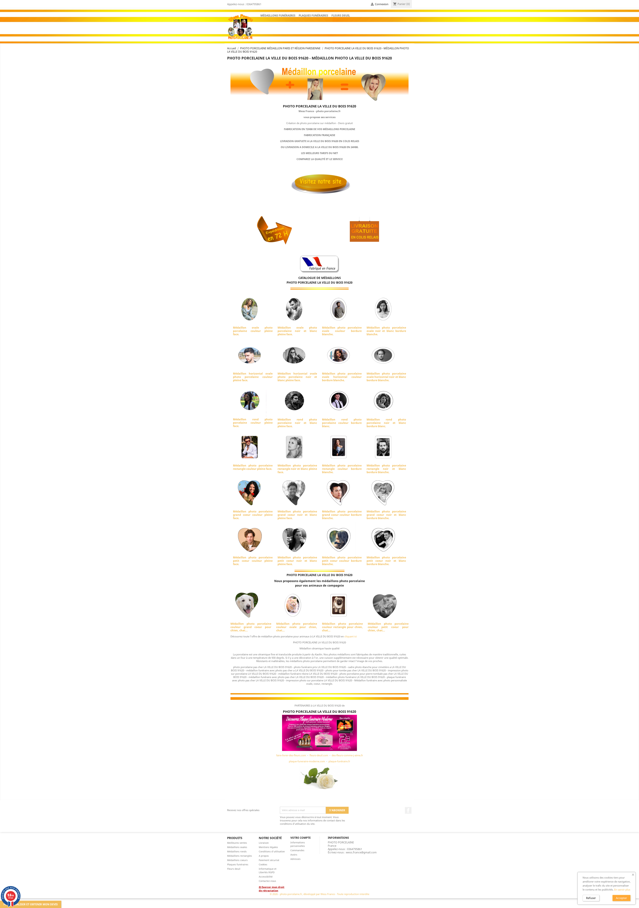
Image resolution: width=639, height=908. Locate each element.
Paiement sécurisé (269, 860)
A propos (264, 855)
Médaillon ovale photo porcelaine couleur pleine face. (253, 331)
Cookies (263, 864)
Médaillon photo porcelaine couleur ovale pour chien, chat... (296, 627)
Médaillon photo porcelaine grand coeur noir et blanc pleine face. (297, 515)
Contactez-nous (267, 881)
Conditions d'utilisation (272, 851)
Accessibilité (266, 876)
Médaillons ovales (237, 847)
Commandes (297, 850)
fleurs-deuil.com (319, 755)
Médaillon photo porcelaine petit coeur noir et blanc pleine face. (297, 561)
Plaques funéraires (237, 864)
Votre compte (300, 838)
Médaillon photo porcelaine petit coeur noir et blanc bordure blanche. (386, 561)
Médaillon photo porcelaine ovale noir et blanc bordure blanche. (386, 331)
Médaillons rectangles (239, 855)
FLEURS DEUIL (340, 15)
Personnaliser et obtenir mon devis (30, 904)
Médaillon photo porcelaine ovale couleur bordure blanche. (342, 331)
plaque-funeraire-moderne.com (307, 761)
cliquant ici (350, 636)
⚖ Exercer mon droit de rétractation (271, 888)
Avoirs (293, 854)
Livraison (264, 842)
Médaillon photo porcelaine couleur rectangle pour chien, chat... (342, 627)
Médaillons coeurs (237, 860)
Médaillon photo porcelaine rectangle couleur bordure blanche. (342, 469)
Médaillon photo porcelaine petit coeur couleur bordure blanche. (342, 561)
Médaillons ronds (237, 851)
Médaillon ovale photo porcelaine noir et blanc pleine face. (297, 331)
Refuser (591, 898)
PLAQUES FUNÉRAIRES (313, 15)
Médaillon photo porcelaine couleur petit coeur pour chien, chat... (388, 627)
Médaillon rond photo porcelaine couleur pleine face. (253, 423)
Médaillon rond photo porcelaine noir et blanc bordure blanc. (386, 423)
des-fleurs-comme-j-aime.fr (347, 755)
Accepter (621, 898)
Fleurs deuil (233, 868)
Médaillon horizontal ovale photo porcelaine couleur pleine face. (253, 377)
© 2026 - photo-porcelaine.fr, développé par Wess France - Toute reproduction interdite (319, 894)
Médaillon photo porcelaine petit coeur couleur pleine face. (253, 561)
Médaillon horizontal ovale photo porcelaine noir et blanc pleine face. (297, 377)
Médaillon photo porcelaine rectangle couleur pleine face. (253, 467)
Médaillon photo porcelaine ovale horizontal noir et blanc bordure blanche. (386, 377)
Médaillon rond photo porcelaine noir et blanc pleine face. (297, 423)
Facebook (408, 810)
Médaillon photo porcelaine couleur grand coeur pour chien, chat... (250, 627)
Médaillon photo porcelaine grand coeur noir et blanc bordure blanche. (386, 515)
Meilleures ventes (237, 842)
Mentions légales (268, 847)
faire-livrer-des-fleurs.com (291, 755)
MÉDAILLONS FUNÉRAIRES (277, 15)
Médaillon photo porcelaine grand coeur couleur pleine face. (253, 515)
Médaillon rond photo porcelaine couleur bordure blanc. (342, 423)
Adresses (295, 859)
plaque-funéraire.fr (339, 761)
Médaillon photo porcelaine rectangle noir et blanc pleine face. (297, 469)
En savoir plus (622, 889)
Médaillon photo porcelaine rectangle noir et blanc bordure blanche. (386, 469)
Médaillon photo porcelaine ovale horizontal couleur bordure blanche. (342, 377)
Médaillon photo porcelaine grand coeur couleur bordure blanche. (342, 515)
